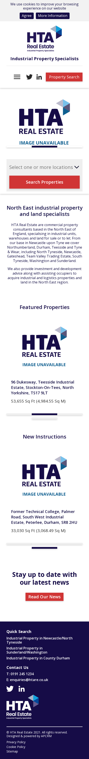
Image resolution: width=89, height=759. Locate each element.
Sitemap (12, 751)
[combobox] (44, 167)
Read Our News (44, 597)
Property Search (64, 76)
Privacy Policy (15, 742)
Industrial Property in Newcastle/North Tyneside (39, 640)
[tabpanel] (44, 122)
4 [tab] (44, 418)
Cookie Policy (15, 747)
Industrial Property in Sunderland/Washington (26, 650)
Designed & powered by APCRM (29, 736)
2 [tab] (44, 146)
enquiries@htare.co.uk (29, 679)
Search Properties (44, 182)
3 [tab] (70, 146)
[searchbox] (41, 167)
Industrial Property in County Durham (38, 658)
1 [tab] (19, 146)
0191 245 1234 (22, 674)
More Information (52, 15)
